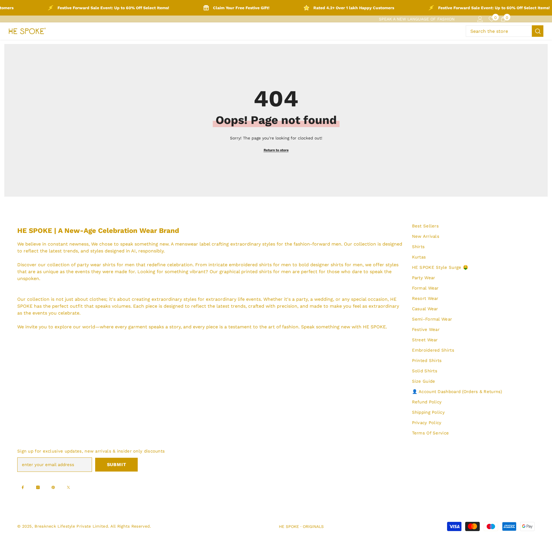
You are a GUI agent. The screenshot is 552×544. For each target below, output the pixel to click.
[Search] (504, 31)
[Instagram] (37, 487)
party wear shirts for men (106, 264)
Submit (116, 464)
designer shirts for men (336, 264)
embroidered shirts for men (260, 264)
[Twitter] (68, 487)
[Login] (480, 19)
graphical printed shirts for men (255, 271)
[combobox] (499, 31)
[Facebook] (22, 487)
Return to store (276, 150)
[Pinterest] (53, 487)
